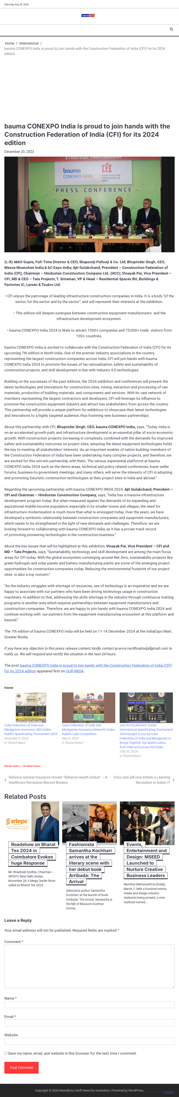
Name (10, 998)
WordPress (135, 1090)
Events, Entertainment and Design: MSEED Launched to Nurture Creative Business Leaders (147, 860)
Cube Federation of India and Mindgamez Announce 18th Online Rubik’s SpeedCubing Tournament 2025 (30, 729)
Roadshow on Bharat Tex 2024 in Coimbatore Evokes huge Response (33, 854)
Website (11, 1035)
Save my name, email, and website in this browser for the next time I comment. (72, 1053)
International (32, 766)
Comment (13, 942)
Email (10, 1016)
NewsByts (66, 1090)
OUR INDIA (75, 671)
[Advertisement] (89, 89)
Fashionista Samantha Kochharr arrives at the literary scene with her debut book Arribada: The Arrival (90, 863)
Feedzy (169, 1092)
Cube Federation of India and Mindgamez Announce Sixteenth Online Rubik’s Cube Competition (88, 729)
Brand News (11, 766)
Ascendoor (102, 1090)
